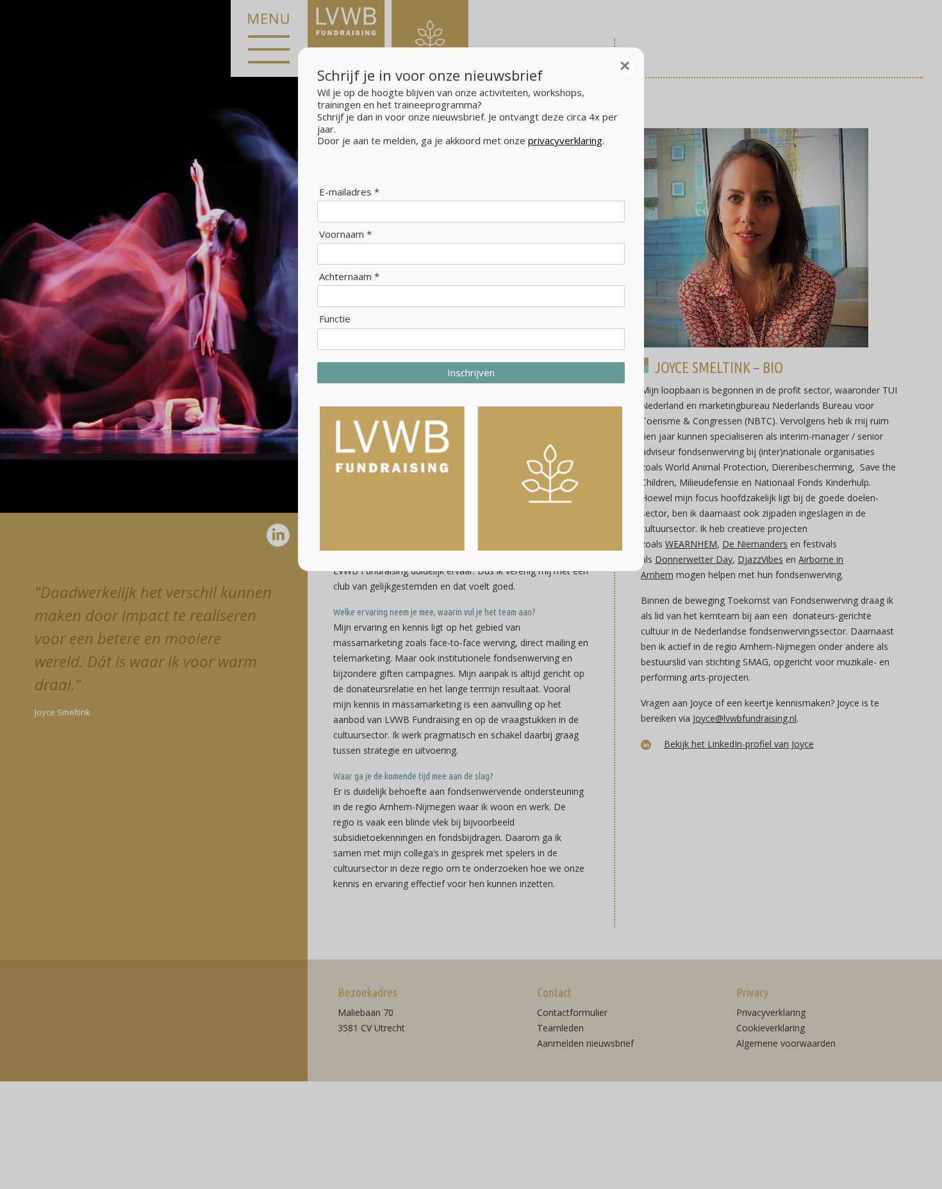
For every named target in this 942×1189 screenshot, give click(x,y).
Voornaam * (345, 234)
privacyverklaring (565, 140)
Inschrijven (471, 372)
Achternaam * (349, 276)
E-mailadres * (349, 192)
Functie (335, 319)
